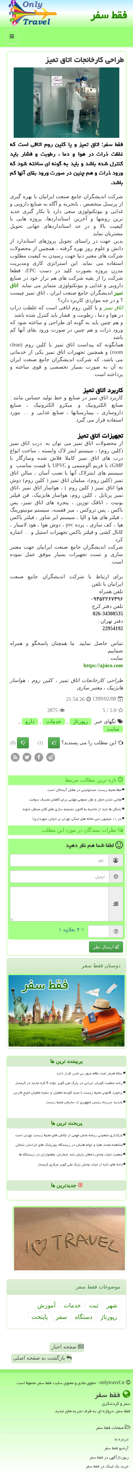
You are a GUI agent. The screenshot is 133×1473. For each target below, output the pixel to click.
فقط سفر (109, 15)
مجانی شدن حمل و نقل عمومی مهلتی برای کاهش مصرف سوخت (75, 799)
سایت (113, 729)
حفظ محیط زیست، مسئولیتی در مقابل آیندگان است (84, 790)
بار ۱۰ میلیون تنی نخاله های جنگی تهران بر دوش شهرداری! (77, 818)
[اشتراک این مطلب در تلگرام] (50, 756)
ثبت (93, 1305)
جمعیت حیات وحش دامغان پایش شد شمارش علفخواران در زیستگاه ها (71, 1154)
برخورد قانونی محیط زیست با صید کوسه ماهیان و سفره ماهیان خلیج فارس (68, 1092)
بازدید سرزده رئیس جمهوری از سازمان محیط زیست (84, 1102)
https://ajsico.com (103, 665)
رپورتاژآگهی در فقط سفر (109, 1457)
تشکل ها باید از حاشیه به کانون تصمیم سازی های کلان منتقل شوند (72, 809)
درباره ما (122, 1439)
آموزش (46, 1305)
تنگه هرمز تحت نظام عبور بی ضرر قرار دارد (90, 1073)
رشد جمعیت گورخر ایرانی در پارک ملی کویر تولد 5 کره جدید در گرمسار (69, 1083)
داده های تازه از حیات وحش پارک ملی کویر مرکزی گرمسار (80, 1164)
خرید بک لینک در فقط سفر (107, 1466)
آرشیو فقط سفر (116, 1448)
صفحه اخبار (64, 1347)
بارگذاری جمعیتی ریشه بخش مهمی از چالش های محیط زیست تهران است (69, 1135)
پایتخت (39, 1317)
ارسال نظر (104, 947)
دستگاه (83, 1317)
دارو (29, 721)
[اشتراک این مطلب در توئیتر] (27, 756)
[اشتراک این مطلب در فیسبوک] (39, 756)
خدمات (53, 721)
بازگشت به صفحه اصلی (39, 1358)
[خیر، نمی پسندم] (23, 742)
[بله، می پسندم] (54, 742)
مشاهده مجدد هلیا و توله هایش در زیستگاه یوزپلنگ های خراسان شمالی (69, 1144)
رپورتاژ (80, 721)
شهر (111, 1305)
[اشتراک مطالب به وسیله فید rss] (15, 756)
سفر (61, 1317)
